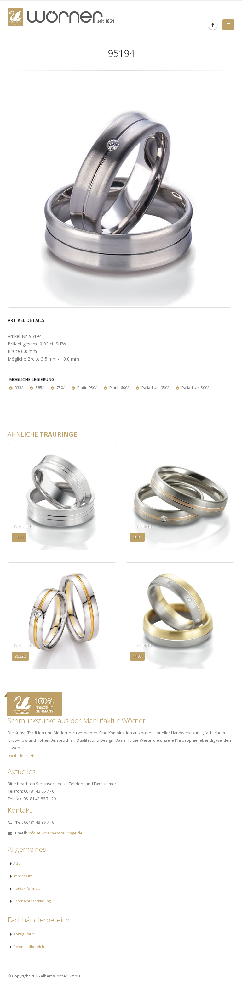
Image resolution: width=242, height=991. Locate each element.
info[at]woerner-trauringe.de (55, 833)
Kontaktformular (27, 888)
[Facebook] (212, 25)
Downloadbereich (28, 946)
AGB (17, 863)
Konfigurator (24, 934)
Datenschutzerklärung (32, 901)
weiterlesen (20, 755)
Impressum (22, 875)
